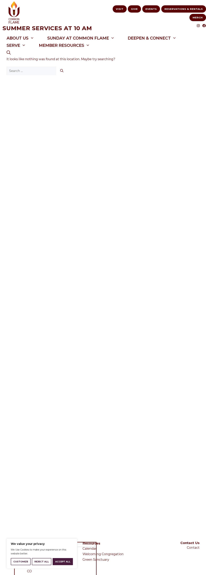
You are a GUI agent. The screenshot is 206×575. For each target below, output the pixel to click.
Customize (20, 561)
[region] (41, 554)
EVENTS (151, 8)
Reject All (41, 561)
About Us (17, 38)
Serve (13, 45)
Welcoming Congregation (103, 554)
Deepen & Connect (149, 38)
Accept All (62, 561)
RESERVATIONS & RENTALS (183, 8)
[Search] (62, 71)
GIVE (134, 8)
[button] (8, 52)
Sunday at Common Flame (78, 38)
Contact (193, 548)
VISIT (119, 8)
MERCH (198, 17)
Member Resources (61, 45)
